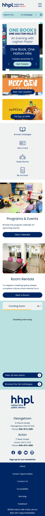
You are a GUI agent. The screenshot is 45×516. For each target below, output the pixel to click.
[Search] (41, 15)
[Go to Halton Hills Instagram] (20, 453)
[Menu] (40, 5)
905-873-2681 (26, 429)
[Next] (36, 64)
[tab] (17, 306)
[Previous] (8, 64)
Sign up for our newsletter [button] (22, 459)
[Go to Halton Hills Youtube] (26, 453)
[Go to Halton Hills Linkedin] (32, 453)
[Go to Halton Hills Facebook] (13, 453)
